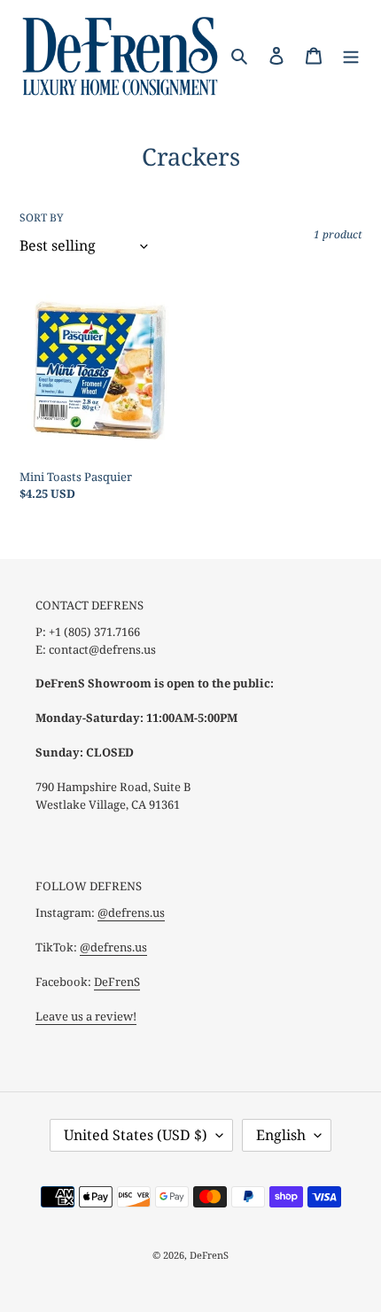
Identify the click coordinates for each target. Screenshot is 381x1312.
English (281, 1135)
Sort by (41, 217)
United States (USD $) (135, 1135)
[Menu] (350, 55)
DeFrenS (117, 982)
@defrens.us (131, 912)
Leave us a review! (85, 1016)
